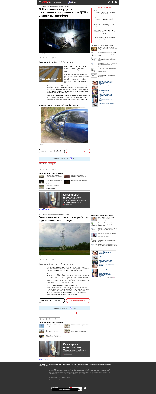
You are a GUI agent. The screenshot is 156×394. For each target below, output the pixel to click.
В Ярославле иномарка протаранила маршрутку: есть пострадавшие (79, 177)
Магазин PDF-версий (83, 364)
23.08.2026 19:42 (43, 214)
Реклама (74, 364)
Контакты (63, 366)
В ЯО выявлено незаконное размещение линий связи (53, 325)
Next (87, 122)
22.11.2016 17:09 (42, 6)
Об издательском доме (55, 364)
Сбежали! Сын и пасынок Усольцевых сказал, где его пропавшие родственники (107, 65)
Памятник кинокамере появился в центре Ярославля (104, 38)
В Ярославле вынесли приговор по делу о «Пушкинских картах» (104, 18)
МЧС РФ (42, 144)
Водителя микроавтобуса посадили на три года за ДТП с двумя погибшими (53, 187)
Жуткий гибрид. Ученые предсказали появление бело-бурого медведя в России (107, 59)
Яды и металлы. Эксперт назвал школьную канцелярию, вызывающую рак (106, 219)
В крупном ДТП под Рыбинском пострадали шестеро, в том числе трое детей (54, 182)
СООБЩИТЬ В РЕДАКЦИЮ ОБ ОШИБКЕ (76, 366)
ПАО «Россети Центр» (44, 255)
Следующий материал (65, 389)
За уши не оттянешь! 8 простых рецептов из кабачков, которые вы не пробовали (107, 48)
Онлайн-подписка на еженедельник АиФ (100, 364)
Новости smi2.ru (44, 210)
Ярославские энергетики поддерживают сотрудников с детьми (53, 336)
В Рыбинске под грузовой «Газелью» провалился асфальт (54, 176)
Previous (42, 122)
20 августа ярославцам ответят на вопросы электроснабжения (80, 325)
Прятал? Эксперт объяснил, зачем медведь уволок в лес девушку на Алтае (107, 54)
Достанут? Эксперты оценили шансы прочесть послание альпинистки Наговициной (107, 229)
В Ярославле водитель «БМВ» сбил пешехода (79, 181)
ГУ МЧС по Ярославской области (47, 53)
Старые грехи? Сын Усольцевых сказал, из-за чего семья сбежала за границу (107, 75)
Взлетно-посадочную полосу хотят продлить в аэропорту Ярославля (104, 25)
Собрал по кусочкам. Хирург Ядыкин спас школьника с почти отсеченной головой (107, 245)
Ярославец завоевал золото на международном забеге (53, 330)
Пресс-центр (66, 364)
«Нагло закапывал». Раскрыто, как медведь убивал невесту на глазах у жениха (107, 240)
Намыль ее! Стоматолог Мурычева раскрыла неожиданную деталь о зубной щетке (107, 224)
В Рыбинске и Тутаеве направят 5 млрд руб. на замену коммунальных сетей (104, 32)
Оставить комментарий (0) (78, 151)
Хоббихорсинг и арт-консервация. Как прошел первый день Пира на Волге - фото (104, 12)
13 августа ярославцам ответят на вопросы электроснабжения (79, 330)
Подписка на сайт (54, 366)
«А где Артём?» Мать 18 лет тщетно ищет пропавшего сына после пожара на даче (107, 70)
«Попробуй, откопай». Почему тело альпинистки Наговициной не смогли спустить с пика (107, 235)
